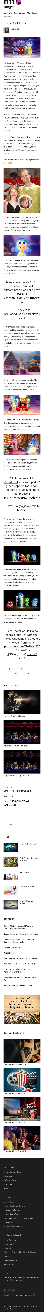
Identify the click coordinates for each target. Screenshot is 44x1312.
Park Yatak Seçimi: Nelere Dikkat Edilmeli (20, 958)
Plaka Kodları (8, 1248)
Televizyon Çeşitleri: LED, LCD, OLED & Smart (20, 1252)
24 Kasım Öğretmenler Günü (14, 1226)
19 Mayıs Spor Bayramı (12, 1210)
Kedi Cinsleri (24, 872)
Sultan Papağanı (10, 1240)
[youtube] (14, 1290)
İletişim (6, 1188)
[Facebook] (9, 669)
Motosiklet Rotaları (19, 791)
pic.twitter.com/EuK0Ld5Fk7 (22, 497)
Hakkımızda (8, 1184)
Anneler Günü (9, 1202)
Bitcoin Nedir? (9, 1244)
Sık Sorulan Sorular (11, 1180)
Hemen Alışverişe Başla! (12, 1172)
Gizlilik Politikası (9, 1309)
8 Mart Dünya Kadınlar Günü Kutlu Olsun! (18, 1218)
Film (28, 13)
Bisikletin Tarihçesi (11, 953)
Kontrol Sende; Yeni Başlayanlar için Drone (21, 934)
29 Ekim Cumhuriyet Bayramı (14, 1206)
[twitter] (10, 1290)
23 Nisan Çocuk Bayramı (12, 1214)
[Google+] (34, 669)
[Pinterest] (28, 673)
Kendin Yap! (8, 1176)
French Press (8, 1264)
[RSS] (34, 1295)
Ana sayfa (8, 13)
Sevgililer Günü (9, 1222)
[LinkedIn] (15, 673)
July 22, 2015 (22, 510)
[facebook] (6, 1290)
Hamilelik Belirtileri (27, 887)
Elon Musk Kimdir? (10, 1260)
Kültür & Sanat (19, 13)
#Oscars (21, 293)
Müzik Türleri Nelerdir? (28, 844)
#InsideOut (11, 482)
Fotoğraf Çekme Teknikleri (14, 947)
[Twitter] (22, 669)
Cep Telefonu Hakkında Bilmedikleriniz (19, 964)
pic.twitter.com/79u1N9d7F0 (22, 646)
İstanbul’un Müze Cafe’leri (16, 802)
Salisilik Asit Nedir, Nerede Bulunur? (18, 985)
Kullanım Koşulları (29, 1306)
